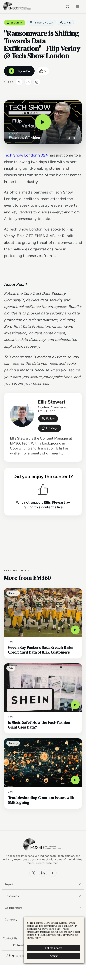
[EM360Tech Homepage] (43, 852)
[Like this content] (41, 71)
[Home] (17, 10)
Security (17, 22)
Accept (54, 955)
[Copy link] (36, 82)
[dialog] (54, 940)
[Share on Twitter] (19, 82)
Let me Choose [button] (53, 948)
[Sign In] (48, 418)
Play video (23, 71)
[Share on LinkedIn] (28, 82)
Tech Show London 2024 (26, 155)
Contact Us (10, 938)
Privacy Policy (34, 937)
